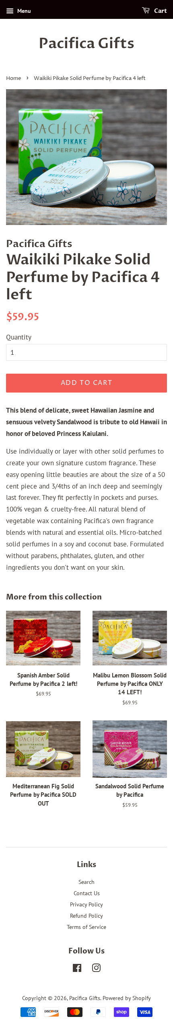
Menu (23, 10)
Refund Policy (86, 915)
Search (86, 882)
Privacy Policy (86, 904)
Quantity (18, 337)
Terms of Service (86, 927)
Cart (160, 11)
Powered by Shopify (127, 998)
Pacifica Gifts (86, 43)
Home (13, 78)
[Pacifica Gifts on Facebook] (77, 969)
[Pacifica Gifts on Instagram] (96, 969)
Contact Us (87, 893)
